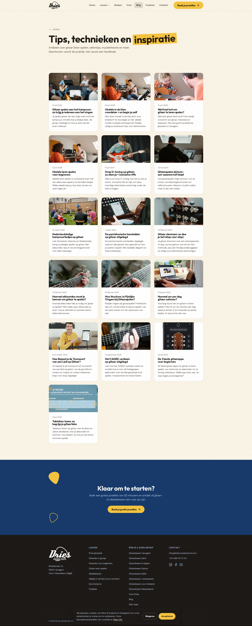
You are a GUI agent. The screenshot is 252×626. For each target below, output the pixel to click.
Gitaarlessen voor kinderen (142, 584)
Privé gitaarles (95, 553)
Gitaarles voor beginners (100, 563)
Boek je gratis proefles (124, 509)
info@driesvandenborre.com (183, 553)
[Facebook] (175, 564)
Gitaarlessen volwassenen (141, 579)
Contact (163, 5)
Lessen (103, 5)
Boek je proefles (186, 5)
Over (129, 5)
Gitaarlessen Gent (137, 558)
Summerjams (95, 584)
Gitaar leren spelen (98, 568)
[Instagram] (170, 564)
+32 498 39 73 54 (178, 558)
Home (92, 5)
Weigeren (149, 616)
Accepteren (167, 616)
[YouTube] (181, 564)
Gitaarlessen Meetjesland (141, 589)
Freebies (150, 5)
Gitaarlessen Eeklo (138, 573)
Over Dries (134, 594)
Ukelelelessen (95, 573)
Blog (138, 5)
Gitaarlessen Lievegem (140, 553)
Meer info (117, 619)
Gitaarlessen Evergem (139, 563)
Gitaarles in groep (97, 558)
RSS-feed (133, 604)
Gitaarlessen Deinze (138, 568)
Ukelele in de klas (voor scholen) (104, 579)
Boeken (118, 5)
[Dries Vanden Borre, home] (55, 5)
